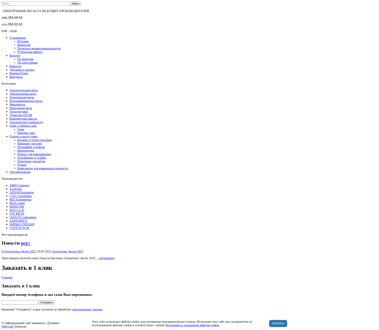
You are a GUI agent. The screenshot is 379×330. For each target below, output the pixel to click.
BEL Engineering (20, 199)
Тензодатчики (18, 111)
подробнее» (107, 258)
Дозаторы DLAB (20, 115)
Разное (21, 164)
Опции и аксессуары (23, 136)
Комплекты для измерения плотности (42, 168)
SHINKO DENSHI (21, 224)
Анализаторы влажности (26, 122)
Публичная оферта (29, 52)
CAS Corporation (20, 196)
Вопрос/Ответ (18, 73)
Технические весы (21, 97)
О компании (17, 37)
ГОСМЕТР (16, 213)
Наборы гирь (26, 133)
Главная (7, 277)
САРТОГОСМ (19, 228)
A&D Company (19, 185)
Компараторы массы (23, 118)
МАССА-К (16, 210)
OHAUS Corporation (23, 217)
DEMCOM (16, 206)
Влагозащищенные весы (25, 101)
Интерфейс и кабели (31, 147)
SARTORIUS (18, 220)
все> (26, 243)
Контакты (16, 77)
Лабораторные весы (22, 93)
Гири (20, 129)
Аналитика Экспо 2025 (67, 251)
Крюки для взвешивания (34, 154)
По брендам (25, 59)
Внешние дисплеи (29, 143)
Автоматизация (19, 172)
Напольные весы (20, 108)
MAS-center (17, 203)
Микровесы (17, 104)
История (23, 41)
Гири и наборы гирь (23, 125)
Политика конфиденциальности (39, 48)
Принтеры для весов (31, 161)
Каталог (14, 55)
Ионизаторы (25, 150)
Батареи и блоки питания (34, 140)
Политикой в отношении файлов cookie (192, 325)
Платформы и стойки (31, 157)
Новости (15, 66)
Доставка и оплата (21, 69)
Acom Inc (15, 189)
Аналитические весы (23, 90)
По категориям (27, 62)
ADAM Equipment (21, 192)
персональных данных (87, 309)
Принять (278, 323)
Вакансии (24, 45)
